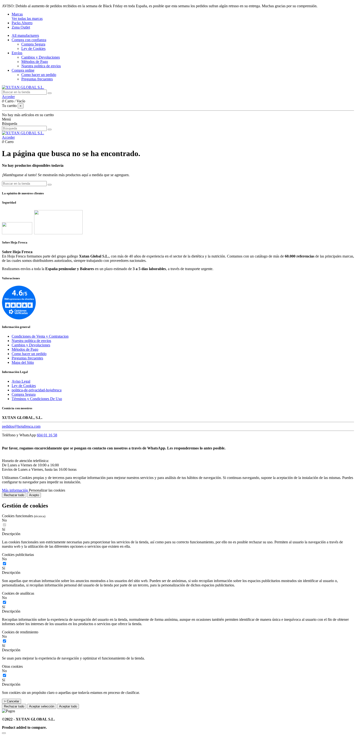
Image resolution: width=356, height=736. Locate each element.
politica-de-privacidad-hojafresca (37, 390)
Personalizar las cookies (47, 490)
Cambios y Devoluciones (40, 57)
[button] (178, 534)
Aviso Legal (21, 381)
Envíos (17, 53)
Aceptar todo (68, 706)
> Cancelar (11, 701)
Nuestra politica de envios (41, 66)
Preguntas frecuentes (37, 79)
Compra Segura (33, 44)
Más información (15, 490)
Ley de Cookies (33, 48)
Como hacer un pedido (38, 75)
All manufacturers (25, 35)
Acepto (34, 495)
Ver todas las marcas (27, 18)
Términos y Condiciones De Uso (37, 399)
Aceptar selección (41, 706)
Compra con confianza (29, 40)
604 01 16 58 (47, 435)
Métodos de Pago (34, 62)
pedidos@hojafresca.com (21, 426)
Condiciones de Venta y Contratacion (40, 336)
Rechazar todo (14, 495)
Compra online (23, 70)
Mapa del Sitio (23, 362)
